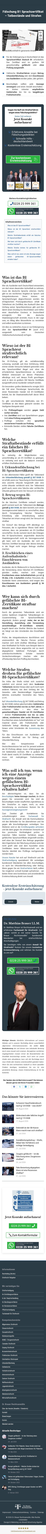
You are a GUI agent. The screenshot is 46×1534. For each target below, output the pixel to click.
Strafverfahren (26, 868)
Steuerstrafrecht (7, 1328)
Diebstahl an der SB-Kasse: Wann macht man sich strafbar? (29, 1129)
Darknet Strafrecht (8, 1378)
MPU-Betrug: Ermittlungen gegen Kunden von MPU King (25, 1488)
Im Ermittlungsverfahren (10, 1294)
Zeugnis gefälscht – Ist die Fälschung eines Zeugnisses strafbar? (28, 1156)
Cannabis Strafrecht (8, 1344)
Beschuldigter (8, 796)
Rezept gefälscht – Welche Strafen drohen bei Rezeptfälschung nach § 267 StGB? (23, 1467)
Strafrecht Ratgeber (9, 1278)
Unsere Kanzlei (8, 857)
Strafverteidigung (9, 860)
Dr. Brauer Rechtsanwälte (21, 1517)
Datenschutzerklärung (20, 1512)
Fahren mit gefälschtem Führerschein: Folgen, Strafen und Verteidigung (26, 1478)
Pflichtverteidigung (8, 1310)
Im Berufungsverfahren (9, 1302)
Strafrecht (7, 32)
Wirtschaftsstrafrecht (10, 38)
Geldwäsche (6, 1367)
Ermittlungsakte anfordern (32, 827)
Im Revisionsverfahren (9, 1306)
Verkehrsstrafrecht (8, 1371)
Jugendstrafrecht (8, 1386)
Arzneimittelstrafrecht (9, 1351)
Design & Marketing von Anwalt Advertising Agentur (23, 1522)
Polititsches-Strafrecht (9, 1355)
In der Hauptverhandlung (10, 1298)
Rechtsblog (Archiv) (8, 1274)
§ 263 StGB (14, 508)
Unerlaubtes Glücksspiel (10, 1359)
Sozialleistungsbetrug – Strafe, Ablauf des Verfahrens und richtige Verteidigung (29, 1143)
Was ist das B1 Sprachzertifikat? (19, 226)
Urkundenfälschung (10, 35)
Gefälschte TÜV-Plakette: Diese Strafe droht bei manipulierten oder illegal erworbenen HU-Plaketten (25, 1447)
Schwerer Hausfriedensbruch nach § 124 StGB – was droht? (29, 1104)
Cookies (33, 1512)
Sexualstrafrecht (7, 1332)
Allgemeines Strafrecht (10, 1324)
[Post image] (8, 1106)
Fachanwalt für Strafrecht (10, 1314)
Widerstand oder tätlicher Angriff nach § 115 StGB (30, 1116)
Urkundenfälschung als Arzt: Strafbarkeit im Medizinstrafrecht (22, 1457)
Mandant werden (7, 1424)
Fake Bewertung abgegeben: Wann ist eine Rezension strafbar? (28, 1170)
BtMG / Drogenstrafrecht (10, 1340)
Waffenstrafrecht (7, 1382)
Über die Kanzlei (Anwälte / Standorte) (15, 1409)
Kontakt (4, 1412)
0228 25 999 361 (24, 203)
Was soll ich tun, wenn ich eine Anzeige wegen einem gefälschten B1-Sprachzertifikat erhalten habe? (24, 256)
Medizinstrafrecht (8, 1394)
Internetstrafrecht (8, 1375)
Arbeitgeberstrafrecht (9, 1390)
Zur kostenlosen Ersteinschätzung (21, 159)
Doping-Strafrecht (8, 1348)
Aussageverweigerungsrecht (14, 810)
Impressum (6, 1512)
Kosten (4, 1420)
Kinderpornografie (8, 1336)
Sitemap (41, 1512)
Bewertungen (6, 1416)
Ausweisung (34, 728)
